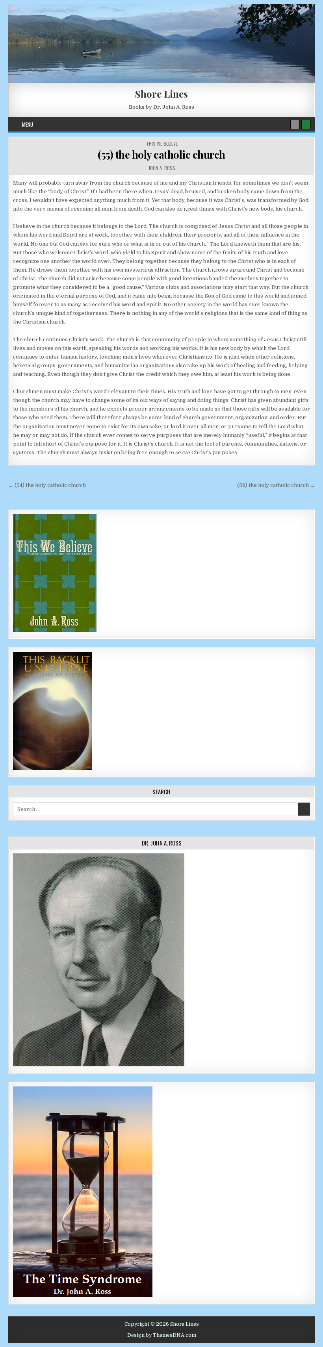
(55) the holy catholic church (161, 154)
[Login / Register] (306, 124)
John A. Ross (162, 168)
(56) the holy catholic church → (276, 485)
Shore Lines (161, 93)
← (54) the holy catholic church (47, 485)
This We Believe (162, 143)
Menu (27, 124)
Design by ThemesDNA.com (161, 1335)
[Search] (295, 124)
